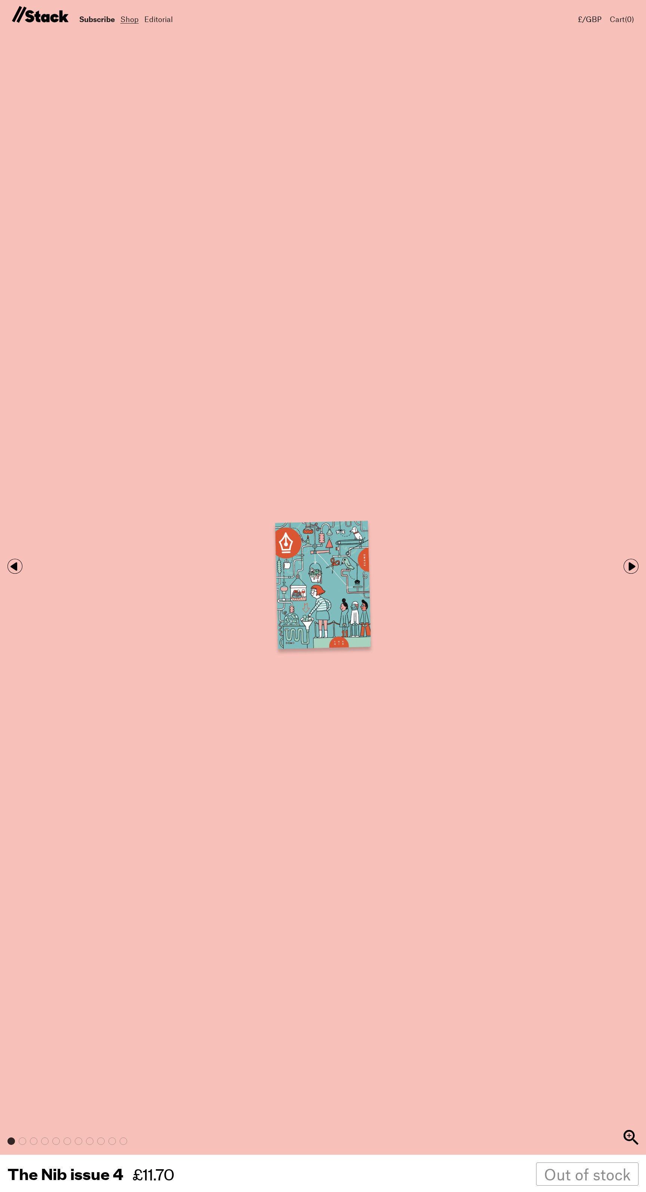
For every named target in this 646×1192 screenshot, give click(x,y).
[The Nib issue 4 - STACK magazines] (39, 15)
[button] (631, 566)
